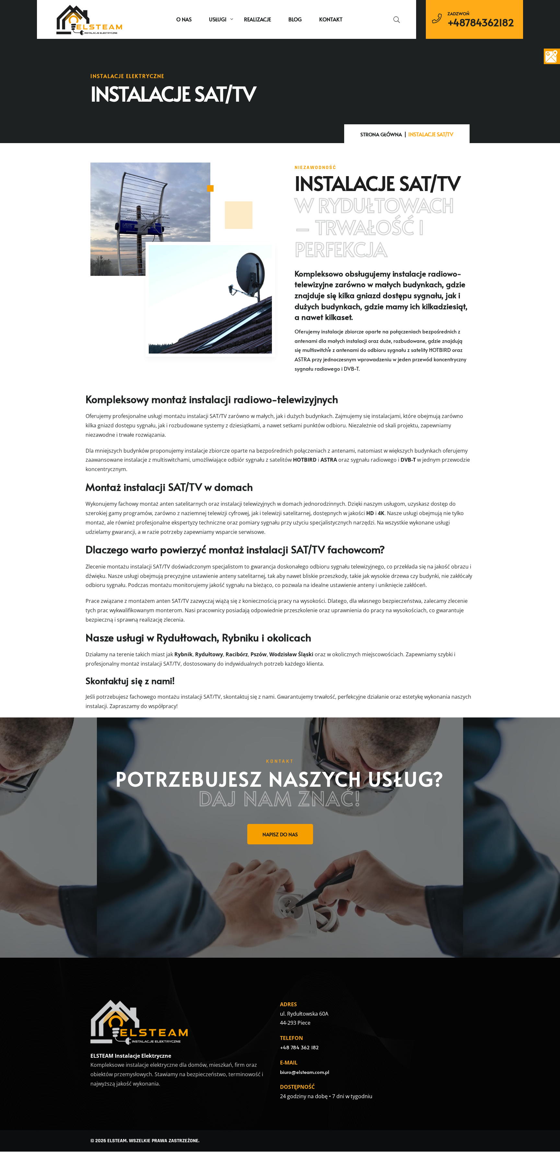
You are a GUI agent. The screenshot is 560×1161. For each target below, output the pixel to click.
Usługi (218, 19)
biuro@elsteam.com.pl (304, 1071)
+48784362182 (481, 22)
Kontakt (331, 19)
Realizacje (257, 19)
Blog (295, 19)
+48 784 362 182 (299, 1047)
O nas (184, 19)
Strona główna (381, 134)
